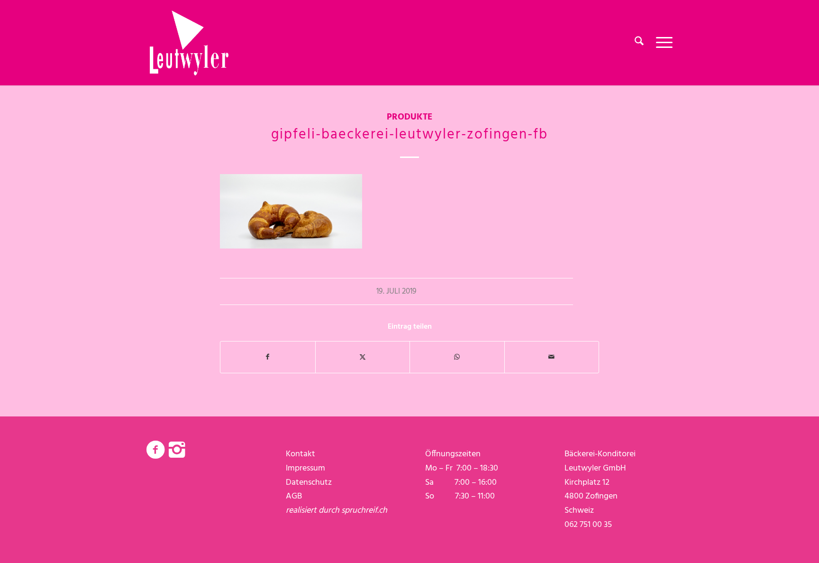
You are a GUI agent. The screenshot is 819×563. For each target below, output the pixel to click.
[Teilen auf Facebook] (267, 357)
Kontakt (300, 454)
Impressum (305, 468)
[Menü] (661, 42)
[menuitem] (639, 42)
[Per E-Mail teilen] (552, 357)
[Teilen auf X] (363, 357)
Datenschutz (309, 482)
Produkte (409, 117)
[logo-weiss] (189, 42)
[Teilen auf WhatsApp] (457, 357)
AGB (294, 496)
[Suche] (639, 42)
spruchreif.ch (364, 510)
